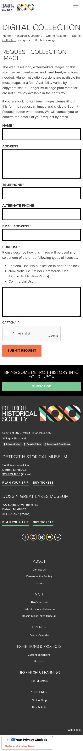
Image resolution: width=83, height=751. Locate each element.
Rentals (39, 583)
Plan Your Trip (15, 482)
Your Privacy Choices (31, 740)
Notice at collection (19, 746)
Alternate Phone (18, 205)
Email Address (15, 226)
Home (7, 35)
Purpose (10, 247)
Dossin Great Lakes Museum (39, 616)
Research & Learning (28, 35)
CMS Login (74, 730)
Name (7, 125)
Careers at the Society (39, 576)
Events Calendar (39, 635)
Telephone (12, 184)
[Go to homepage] (41, 417)
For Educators (39, 681)
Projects (39, 661)
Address (10, 146)
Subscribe (41, 386)
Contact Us (39, 569)
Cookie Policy (34, 444)
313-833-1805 (11, 474)
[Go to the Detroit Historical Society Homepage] (19, 6)
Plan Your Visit (39, 602)
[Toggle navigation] (75, 7)
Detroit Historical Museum (39, 609)
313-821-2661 (10, 514)
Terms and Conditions (58, 444)
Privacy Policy (13, 444)
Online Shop (39, 700)
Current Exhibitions (39, 655)
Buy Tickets (43, 482)
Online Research (57, 35)
